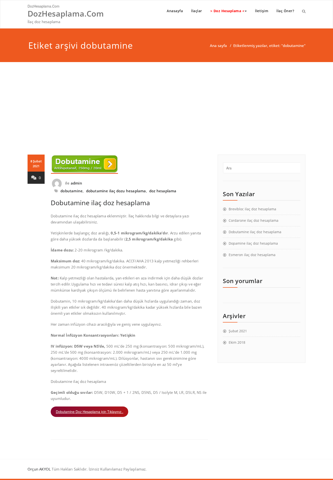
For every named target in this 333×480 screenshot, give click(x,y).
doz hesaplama (162, 190)
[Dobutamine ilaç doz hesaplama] (129, 164)
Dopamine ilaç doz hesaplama (253, 243)
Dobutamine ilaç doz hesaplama (100, 202)
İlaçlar (196, 11)
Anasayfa (175, 11)
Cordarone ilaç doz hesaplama (253, 220)
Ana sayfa (218, 45)
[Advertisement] (166, 99)
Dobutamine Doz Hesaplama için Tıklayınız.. (89, 411)
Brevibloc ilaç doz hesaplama (252, 209)
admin (76, 183)
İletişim (261, 11)
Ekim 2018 (237, 342)
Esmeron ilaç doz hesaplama (252, 254)
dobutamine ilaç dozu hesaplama (116, 190)
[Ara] (303, 11)
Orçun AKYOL (39, 469)
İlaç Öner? (285, 11)
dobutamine (71, 190)
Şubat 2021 (238, 331)
